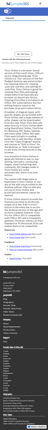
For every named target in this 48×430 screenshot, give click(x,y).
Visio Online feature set (20, 234)
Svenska (6, 385)
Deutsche (7, 358)
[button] (40, 3)
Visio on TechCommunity (20, 249)
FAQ (5, 341)
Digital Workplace (10, 419)
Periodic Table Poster (12, 308)
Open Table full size (23, 54)
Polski (5, 378)
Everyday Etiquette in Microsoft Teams (18, 406)
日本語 (5, 390)
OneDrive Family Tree (11, 398)
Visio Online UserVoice (19, 246)
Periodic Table (9, 305)
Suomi (5, 383)
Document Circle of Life (12, 403)
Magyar (6, 371)
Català (5, 351)
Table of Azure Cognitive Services (16, 421)
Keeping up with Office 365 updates (17, 408)
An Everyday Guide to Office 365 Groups (19, 411)
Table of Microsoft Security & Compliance (19, 424)
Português (7, 380)
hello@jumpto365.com (11, 277)
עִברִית (5, 388)
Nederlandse (8, 373)
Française (6, 366)
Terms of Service (10, 333)
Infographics (8, 302)
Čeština (6, 354)
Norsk (5, 376)
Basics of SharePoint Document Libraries (18, 401)
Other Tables (8, 311)
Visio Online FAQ (16, 237)
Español (6, 363)
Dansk (5, 356)
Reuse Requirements (11, 326)
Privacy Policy (9, 330)
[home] (16, 3)
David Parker (15, 258)
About (6, 323)
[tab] (23, 18)
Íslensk (6, 368)
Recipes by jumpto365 (12, 315)
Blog (5, 299)
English (6, 361)
